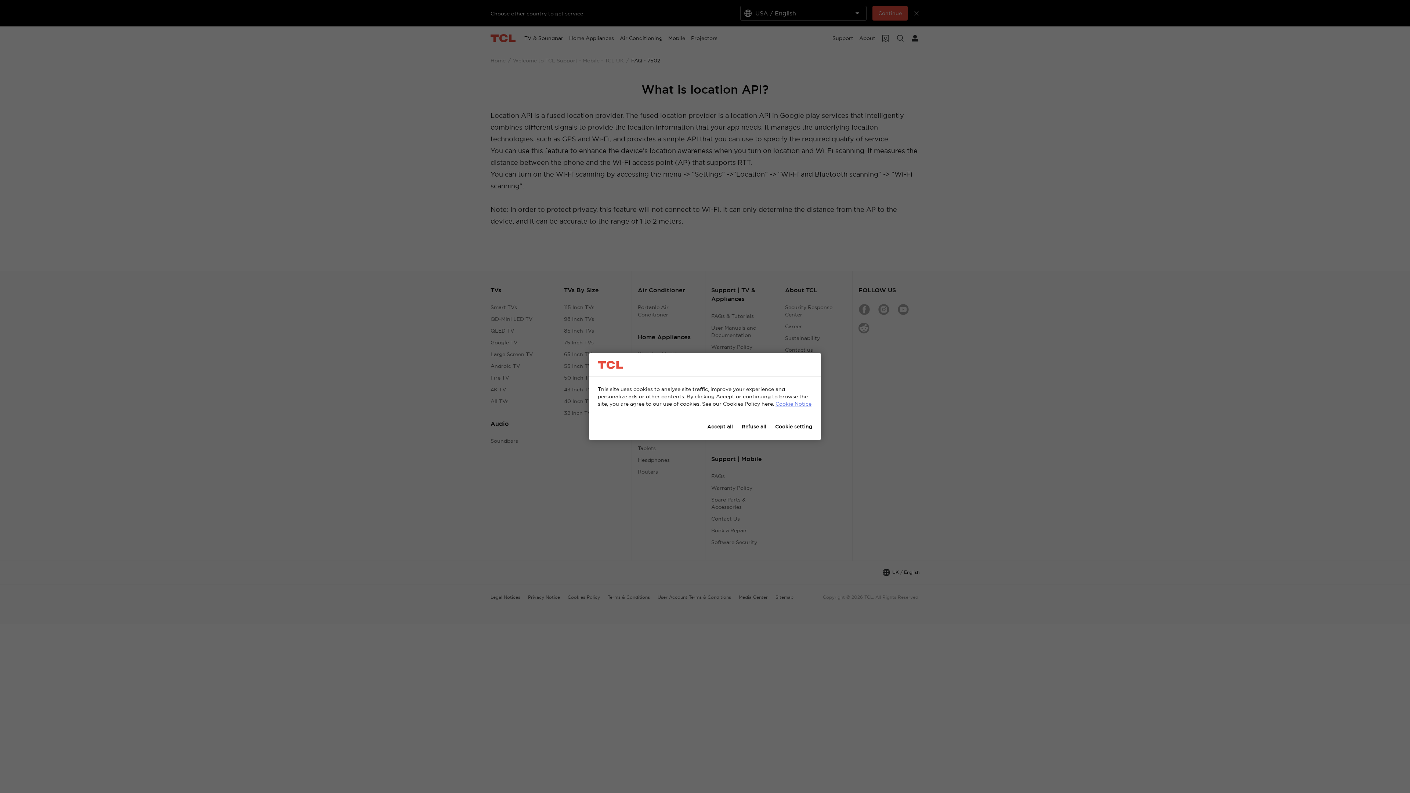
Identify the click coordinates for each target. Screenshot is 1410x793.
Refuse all (754, 426)
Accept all (720, 426)
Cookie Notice (793, 404)
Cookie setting (793, 426)
